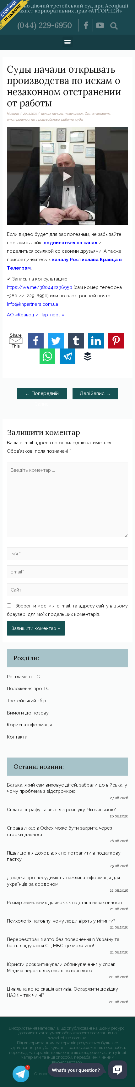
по (33, 119)
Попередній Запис (42, 394)
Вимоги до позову (28, 712)
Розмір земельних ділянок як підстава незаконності (64, 902)
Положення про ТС (28, 688)
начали (57, 113)
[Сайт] (67, 590)
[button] (67, 42)
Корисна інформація (29, 724)
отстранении (18, 119)
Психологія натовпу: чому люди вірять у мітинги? (61, 921)
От (87, 113)
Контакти (17, 736)
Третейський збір (26, 700)
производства (48, 119)
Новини (13, 113)
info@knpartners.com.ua (32, 304)
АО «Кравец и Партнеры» (35, 314)
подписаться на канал (70, 242)
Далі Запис (95, 393)
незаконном (74, 113)
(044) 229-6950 (44, 25)
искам (46, 113)
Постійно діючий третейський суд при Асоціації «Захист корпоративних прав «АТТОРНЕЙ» (67, 8)
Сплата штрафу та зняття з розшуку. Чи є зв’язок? (61, 809)
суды (79, 119)
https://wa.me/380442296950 (39, 287)
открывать (101, 113)
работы (67, 119)
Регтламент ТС (23, 676)
